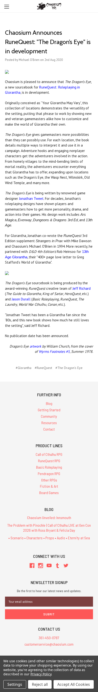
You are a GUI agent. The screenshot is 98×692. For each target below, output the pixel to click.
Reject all (40, 684)
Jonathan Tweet (31, 198)
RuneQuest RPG (49, 460)
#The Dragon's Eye (69, 368)
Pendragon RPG (49, 473)
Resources (49, 422)
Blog (49, 403)
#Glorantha (23, 368)
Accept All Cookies (73, 684)
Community (49, 416)
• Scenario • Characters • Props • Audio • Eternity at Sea (49, 537)
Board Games (49, 492)
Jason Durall (21, 299)
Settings (14, 684)
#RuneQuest (43, 368)
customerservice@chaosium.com (49, 644)
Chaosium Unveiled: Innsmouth (49, 517)
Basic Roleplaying (49, 467)
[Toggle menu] (6, 6)
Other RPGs (49, 480)
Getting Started (49, 409)
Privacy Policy (40, 674)
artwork (35, 346)
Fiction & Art (49, 486)
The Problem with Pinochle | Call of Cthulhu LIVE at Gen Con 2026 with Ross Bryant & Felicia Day (49, 527)
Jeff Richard (82, 288)
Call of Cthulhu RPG (49, 454)
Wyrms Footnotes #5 (54, 351)
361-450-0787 (49, 637)
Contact (49, 429)
